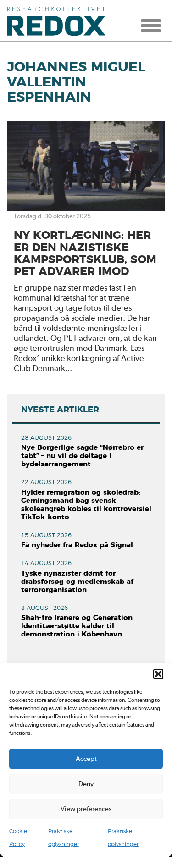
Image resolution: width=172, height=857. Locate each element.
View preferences (86, 809)
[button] (158, 674)
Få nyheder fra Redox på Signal (77, 545)
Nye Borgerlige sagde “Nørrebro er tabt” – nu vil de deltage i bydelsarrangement (82, 456)
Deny (86, 784)
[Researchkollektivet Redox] (59, 20)
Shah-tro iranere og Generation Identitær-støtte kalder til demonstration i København (77, 626)
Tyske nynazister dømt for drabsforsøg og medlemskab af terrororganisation (77, 581)
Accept (86, 759)
